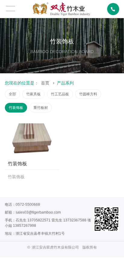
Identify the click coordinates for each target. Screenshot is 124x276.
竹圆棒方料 (88, 94)
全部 (12, 94)
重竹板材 (40, 108)
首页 (45, 83)
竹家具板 (33, 94)
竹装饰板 (16, 108)
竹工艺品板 (60, 94)
